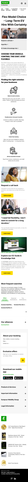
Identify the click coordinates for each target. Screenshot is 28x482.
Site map (3, 472)
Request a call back (7, 40)
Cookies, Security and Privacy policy (10, 473)
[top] (26, 312)
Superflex (4, 44)
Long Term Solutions (15, 9)
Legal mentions (10, 472)
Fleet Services (8, 9)
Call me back (7, 195)
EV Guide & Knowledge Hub (9, 48)
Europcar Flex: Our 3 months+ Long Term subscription (19, 304)
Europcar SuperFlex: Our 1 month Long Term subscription (7, 304)
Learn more (7, 233)
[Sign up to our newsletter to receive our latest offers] (22, 360)
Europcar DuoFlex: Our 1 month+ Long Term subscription (7, 307)
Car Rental (2, 9)
